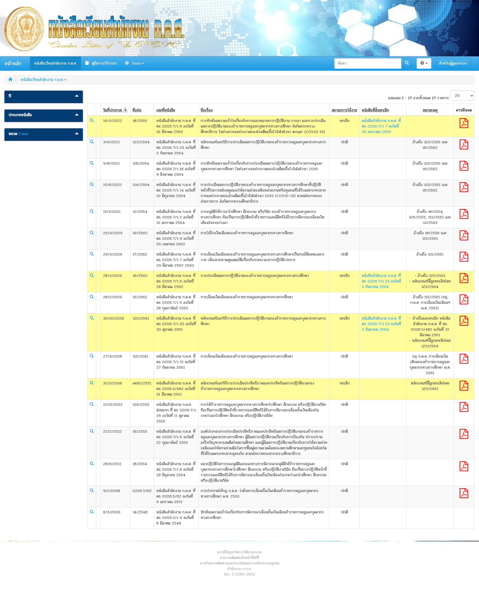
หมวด (13, 134)
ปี (10, 96)
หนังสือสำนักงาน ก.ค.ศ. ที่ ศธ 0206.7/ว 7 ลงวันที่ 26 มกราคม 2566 (381, 126)
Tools (135, 63)
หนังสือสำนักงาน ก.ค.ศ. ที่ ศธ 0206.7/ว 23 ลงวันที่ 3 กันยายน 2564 (381, 281)
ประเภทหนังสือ (20, 115)
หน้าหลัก (13, 63)
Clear (24, 134)
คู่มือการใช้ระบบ (103, 63)
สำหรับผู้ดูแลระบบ (453, 63)
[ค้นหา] (406, 63)
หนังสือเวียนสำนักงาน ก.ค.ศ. (55, 63)
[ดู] (92, 120)
